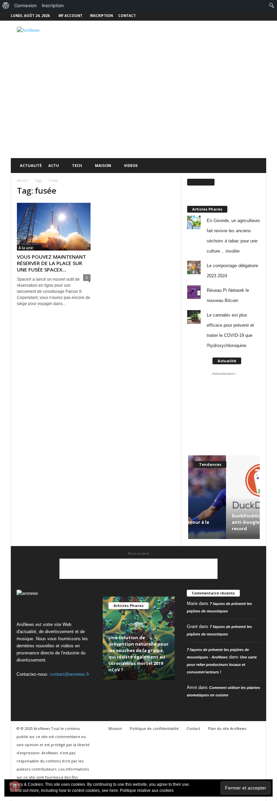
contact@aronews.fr (69, 674)
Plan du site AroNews (227, 728)
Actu (53, 165)
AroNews (200, 182)
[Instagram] (240, 16)
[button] (256, 165)
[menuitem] (6, 5)
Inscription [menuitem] (53, 5)
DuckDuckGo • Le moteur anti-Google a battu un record (222, 522)
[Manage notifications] (14, 786)
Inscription (101, 15)
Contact (127, 15)
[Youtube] (261, 16)
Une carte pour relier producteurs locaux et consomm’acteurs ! (222, 664)
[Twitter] (251, 16)
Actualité (31, 165)
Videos (131, 165)
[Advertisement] (180, 38)
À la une (26, 247)
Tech (77, 165)
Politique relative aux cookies (147, 790)
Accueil (22, 180)
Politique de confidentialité (154, 728)
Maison (103, 165)
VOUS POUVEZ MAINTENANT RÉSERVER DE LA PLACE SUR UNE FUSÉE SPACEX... (51, 263)
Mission (115, 728)
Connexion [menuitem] (25, 5)
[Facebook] (230, 16)
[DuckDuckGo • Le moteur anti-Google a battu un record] (224, 497)
